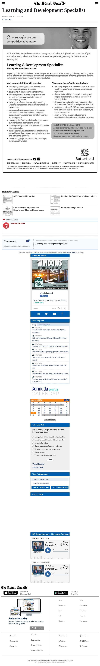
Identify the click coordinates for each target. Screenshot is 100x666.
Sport (60, 611)
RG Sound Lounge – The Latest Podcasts (50, 534)
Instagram (63, 646)
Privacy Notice (36, 645)
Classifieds (84, 605)
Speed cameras (40, 452)
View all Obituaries (41, 488)
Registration (35, 640)
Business (62, 605)
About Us (13, 636)
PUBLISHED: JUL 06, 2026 (40, 562)
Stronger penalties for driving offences (48, 446)
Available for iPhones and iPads (25, 592)
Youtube (84, 636)
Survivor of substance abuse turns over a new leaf (50, 346)
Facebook (63, 636)
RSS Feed (84, 641)
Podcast (84, 646)
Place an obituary (60, 488)
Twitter (62, 641)
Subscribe (13, 646)
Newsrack (83, 621)
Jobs (81, 600)
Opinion (61, 621)
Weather (83, 611)
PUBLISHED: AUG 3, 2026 (40, 538)
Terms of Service (70, 252)
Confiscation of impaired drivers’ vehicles (49, 440)
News (60, 600)
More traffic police (41, 443)
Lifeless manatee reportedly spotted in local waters (50, 352)
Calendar (83, 616)
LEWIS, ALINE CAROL (41, 479)
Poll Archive (37, 467)
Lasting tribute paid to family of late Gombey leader (50, 374)
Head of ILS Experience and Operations (78, 196)
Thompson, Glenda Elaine (41, 483)
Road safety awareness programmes (47, 449)
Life (60, 616)
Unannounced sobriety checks (45, 455)
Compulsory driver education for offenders (50, 437)
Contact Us (14, 641)
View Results (38, 464)
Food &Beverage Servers (72, 207)
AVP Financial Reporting (24, 196)
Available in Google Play (74, 592)
